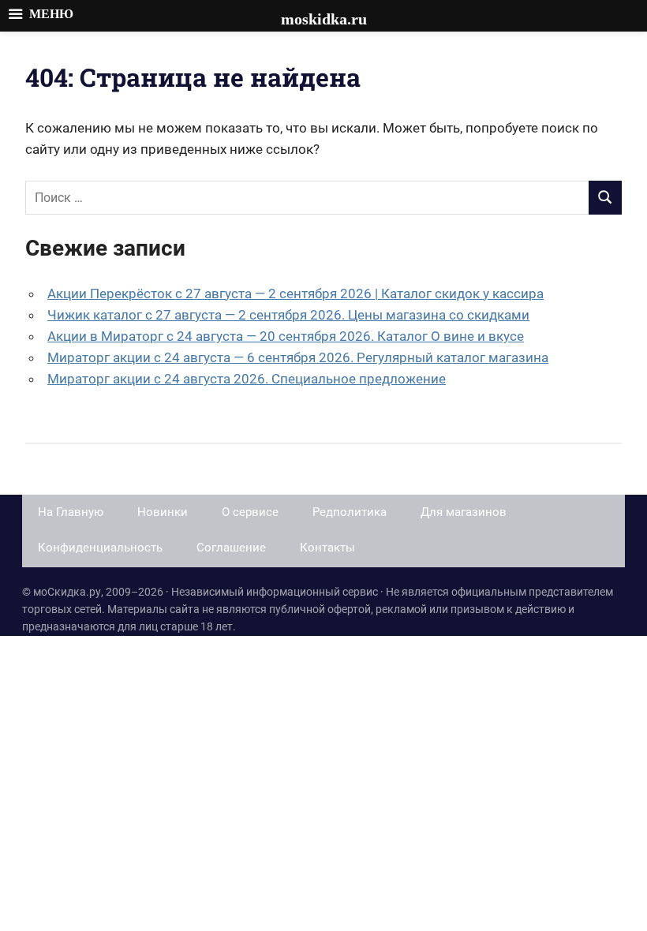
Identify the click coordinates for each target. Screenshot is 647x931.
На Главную (70, 512)
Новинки (162, 512)
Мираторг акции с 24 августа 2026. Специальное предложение (246, 379)
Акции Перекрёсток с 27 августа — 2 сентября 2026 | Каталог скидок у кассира (295, 293)
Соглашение (231, 547)
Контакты (327, 547)
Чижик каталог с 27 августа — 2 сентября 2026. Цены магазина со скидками (288, 315)
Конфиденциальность (100, 547)
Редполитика (349, 512)
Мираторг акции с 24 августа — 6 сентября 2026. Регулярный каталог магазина (297, 357)
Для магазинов (464, 512)
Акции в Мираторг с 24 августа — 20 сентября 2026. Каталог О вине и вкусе (285, 336)
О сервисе (250, 512)
